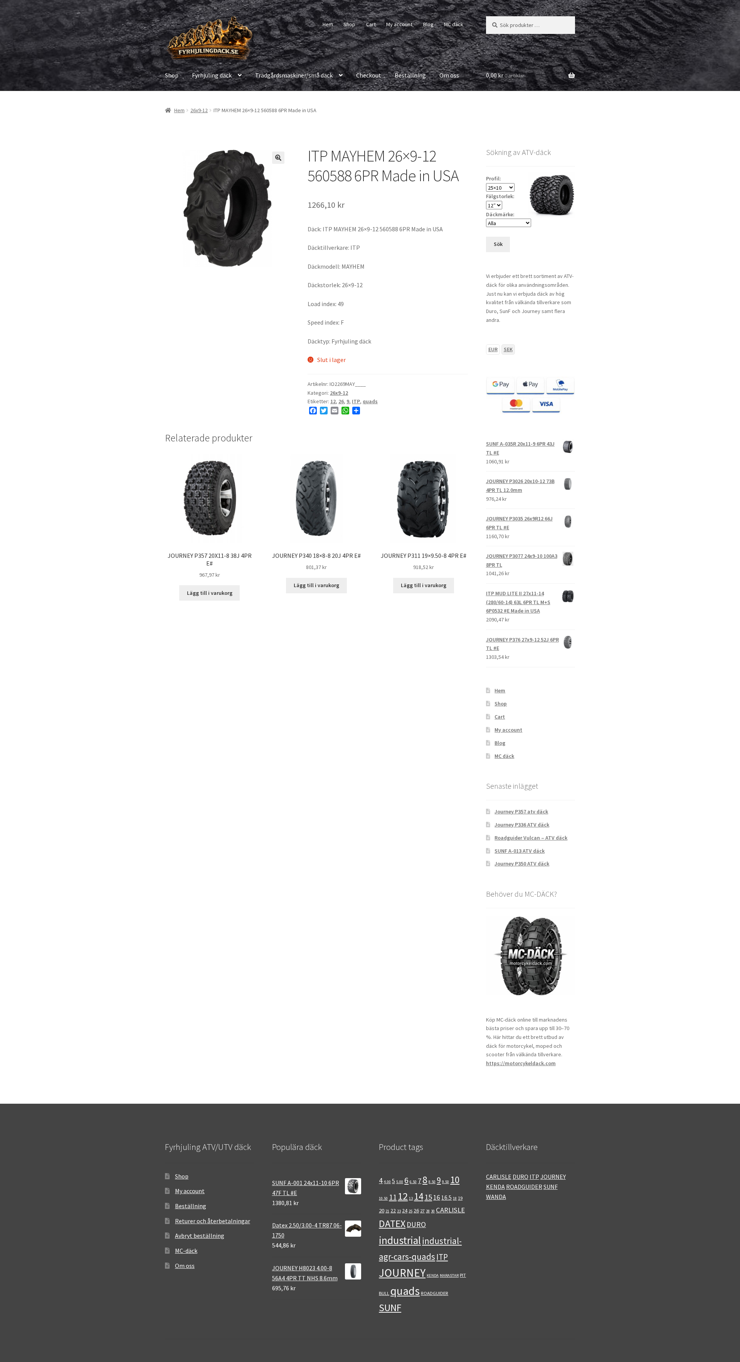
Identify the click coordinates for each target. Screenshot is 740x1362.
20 (381, 1210)
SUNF (390, 1307)
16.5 (446, 1197)
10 (454, 1179)
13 (411, 1198)
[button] (278, 158)
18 (455, 1198)
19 (460, 1198)
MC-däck (186, 1250)
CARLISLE (450, 1209)
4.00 (387, 1181)
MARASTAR (449, 1275)
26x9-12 (199, 110)
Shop (349, 24)
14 (418, 1196)
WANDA (496, 1196)
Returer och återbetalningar (212, 1221)
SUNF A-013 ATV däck (519, 850)
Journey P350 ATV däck (521, 863)
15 (428, 1197)
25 (410, 1211)
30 (433, 1211)
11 (393, 1197)
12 (333, 401)
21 (387, 1211)
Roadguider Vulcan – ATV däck (530, 837)
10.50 (383, 1198)
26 (341, 401)
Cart (371, 24)
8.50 (432, 1181)
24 (404, 1210)
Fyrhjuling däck (212, 75)
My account (399, 24)
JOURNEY (402, 1273)
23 (399, 1211)
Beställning (410, 75)
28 (428, 1211)
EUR (493, 349)
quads (370, 401)
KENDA (433, 1275)
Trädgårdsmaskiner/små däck (294, 75)
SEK (508, 349)
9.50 (445, 1181)
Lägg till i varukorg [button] (209, 592)
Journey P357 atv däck (521, 811)
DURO (416, 1224)
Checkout (368, 75)
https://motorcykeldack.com (521, 1063)
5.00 (399, 1181)
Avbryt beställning (199, 1235)
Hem (328, 24)
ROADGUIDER (434, 1293)
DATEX (392, 1223)
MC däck (453, 24)
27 (422, 1210)
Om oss (449, 75)
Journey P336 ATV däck (521, 824)
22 (393, 1210)
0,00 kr (505, 75)
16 (436, 1197)
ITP (356, 401)
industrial (400, 1240)
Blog (428, 24)
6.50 (413, 1181)
